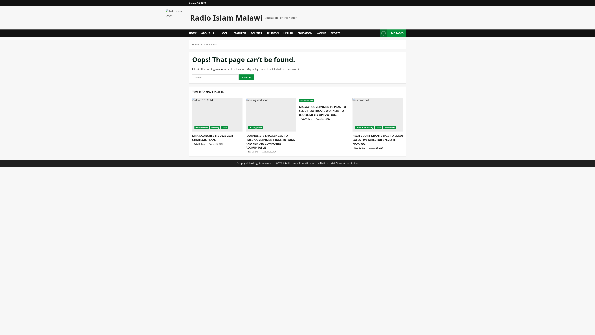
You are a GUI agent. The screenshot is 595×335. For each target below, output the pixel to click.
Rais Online (199, 144)
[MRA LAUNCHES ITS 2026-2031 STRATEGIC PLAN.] (217, 115)
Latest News (389, 127)
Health (288, 33)
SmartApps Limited (347, 163)
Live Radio (397, 33)
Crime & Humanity (364, 127)
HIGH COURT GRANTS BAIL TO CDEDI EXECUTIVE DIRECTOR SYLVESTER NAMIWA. (378, 139)
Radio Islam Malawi (226, 18)
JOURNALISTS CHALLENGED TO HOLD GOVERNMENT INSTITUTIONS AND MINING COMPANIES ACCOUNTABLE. (270, 141)
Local (225, 33)
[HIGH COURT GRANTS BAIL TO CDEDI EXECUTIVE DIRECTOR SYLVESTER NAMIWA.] (378, 115)
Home (193, 33)
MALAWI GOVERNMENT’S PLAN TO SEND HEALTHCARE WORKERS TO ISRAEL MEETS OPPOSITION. (322, 110)
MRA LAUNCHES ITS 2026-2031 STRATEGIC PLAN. (212, 137)
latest (224, 127)
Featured (240, 33)
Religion (273, 33)
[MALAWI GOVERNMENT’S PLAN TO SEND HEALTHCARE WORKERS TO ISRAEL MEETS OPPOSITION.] (324, 100)
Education (305, 33)
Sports (335, 33)
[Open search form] (376, 33)
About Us (207, 33)
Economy (215, 127)
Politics (256, 33)
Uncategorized (255, 127)
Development (201, 127)
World (321, 33)
